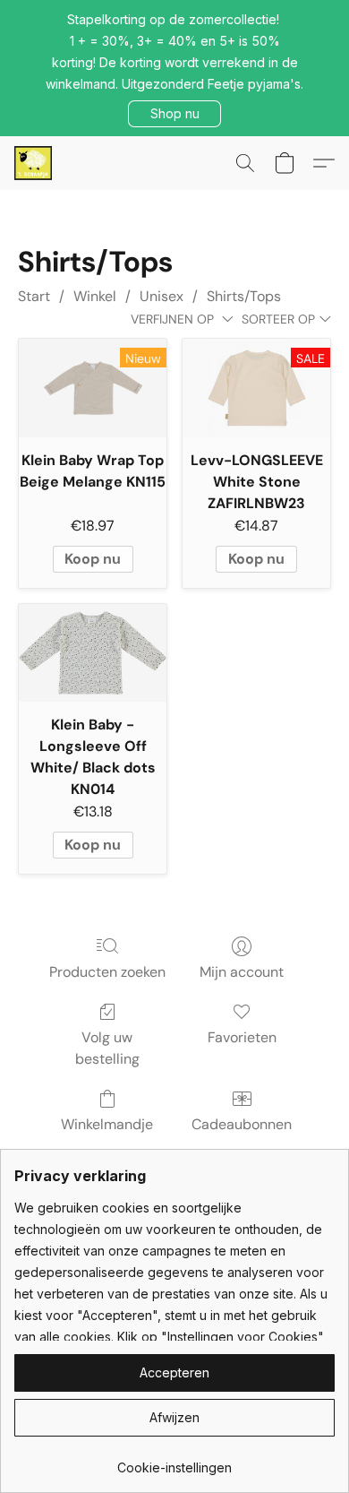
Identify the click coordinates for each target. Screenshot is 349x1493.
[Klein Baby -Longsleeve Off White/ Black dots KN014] (92, 653)
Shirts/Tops (244, 296)
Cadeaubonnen (242, 1124)
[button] (174, 113)
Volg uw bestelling (107, 1048)
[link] (174, 1461)
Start (34, 296)
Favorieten (242, 1037)
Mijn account (242, 971)
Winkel (94, 296)
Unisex (161, 296)
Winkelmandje (107, 1124)
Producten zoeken (107, 971)
